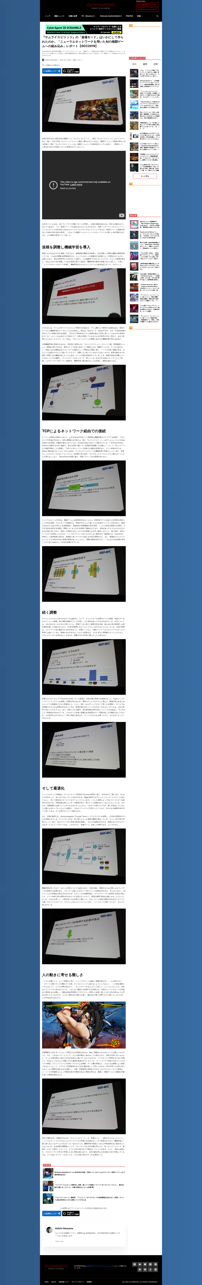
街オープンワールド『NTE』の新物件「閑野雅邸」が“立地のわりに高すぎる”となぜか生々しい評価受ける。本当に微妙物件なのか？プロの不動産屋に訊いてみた (149, 116)
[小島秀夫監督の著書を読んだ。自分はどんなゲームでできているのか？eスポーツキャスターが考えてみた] (134, 266)
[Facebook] (145, 1269)
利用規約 (89, 1282)
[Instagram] (145, 1264)
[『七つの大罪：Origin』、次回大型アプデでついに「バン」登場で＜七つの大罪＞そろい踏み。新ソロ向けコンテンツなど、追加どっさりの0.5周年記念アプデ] (134, 256)
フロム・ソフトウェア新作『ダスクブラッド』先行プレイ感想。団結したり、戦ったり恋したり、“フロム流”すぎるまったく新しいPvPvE (149, 74)
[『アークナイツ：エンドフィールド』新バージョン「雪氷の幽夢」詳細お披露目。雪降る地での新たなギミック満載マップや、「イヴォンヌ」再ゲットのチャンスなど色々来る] (134, 298)
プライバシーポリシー (77, 1282)
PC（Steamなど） (89, 16)
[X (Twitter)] (150, 1264)
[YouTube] (134, 1264)
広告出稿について (64, 1282)
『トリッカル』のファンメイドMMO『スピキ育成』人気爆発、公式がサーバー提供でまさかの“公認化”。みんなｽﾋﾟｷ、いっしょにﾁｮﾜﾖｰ (150, 95)
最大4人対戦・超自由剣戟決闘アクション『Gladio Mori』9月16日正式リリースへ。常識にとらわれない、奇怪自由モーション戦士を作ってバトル (150, 246)
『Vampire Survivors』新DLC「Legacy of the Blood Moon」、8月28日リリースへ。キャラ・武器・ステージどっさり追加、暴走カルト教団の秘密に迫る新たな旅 (150, 288)
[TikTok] (150, 1269)
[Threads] (155, 1264)
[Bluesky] (139, 1264)
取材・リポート (77, 60)
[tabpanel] (145, 123)
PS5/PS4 (129, 16)
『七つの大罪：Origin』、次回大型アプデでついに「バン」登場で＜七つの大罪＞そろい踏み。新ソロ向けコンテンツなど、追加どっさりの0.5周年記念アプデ (149, 256)
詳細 (139, 16)
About (47, 1282)
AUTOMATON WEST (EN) (147, 5)
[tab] (134, 64)
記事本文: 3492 (59, 1241)
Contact (53, 1282)
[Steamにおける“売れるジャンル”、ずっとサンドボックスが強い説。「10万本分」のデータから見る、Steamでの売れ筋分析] (134, 235)
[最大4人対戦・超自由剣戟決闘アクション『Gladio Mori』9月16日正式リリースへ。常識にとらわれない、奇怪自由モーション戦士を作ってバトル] (134, 245)
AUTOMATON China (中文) (147, 9)
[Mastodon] (139, 1269)
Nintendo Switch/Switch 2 (111, 16)
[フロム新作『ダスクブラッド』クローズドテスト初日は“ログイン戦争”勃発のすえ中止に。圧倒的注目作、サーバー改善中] (134, 308)
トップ (47, 16)
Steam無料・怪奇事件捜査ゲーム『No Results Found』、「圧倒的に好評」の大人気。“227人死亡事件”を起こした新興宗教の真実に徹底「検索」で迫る (150, 277)
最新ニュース (59, 16)
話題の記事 (73, 16)
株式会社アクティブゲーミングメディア (100, 1266)
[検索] (157, 16)
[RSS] (155, 1269)
